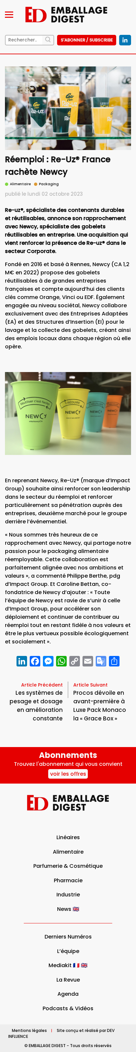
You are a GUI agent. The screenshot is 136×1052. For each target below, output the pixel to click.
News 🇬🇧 (68, 909)
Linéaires (68, 837)
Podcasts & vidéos (68, 1008)
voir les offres (68, 774)
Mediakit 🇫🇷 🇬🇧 (68, 965)
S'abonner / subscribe (87, 40)
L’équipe (68, 951)
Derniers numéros (68, 936)
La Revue (68, 980)
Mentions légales (29, 1030)
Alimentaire (68, 852)
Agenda (68, 994)
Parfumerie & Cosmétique (68, 866)
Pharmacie (68, 880)
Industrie (68, 894)
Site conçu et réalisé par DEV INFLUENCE (61, 1033)
